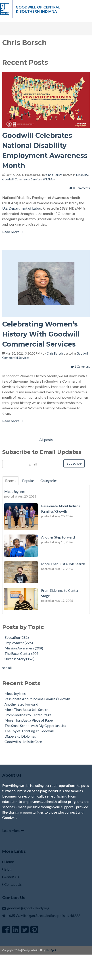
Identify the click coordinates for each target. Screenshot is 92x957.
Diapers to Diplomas (20, 736)
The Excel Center (22, 653)
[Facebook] (6, 929)
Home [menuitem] (9, 861)
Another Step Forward (21, 704)
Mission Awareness (23, 648)
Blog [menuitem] (8, 869)
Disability (82, 175)
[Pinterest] (34, 929)
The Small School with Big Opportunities (35, 725)
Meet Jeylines (15, 693)
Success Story (19, 659)
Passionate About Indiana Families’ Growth (37, 699)
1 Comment (82, 366)
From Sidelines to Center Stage (27, 715)
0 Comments (81, 188)
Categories (48, 480)
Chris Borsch (54, 175)
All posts (46, 439)
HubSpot (51, 950)
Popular (28, 480)
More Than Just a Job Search (26, 709)
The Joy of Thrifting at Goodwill (29, 731)
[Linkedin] (15, 929)
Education (16, 637)
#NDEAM (49, 179)
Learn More (11, 830)
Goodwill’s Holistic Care (23, 741)
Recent (10, 480)
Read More (11, 232)
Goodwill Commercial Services (22, 179)
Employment (18, 643)
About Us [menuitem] (11, 877)
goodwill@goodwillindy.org (28, 908)
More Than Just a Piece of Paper (29, 720)
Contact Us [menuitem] (13, 884)
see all (7, 667)
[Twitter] (25, 929)
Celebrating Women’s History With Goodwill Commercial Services (41, 334)
